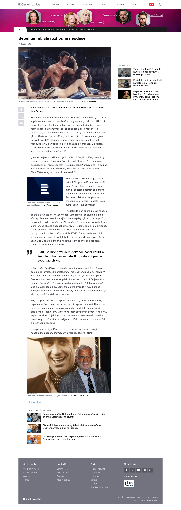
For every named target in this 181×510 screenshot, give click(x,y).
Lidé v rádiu (95, 476)
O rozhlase (119, 4)
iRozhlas (55, 4)
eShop (26, 480)
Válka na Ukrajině (31, 469)
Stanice (103, 4)
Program (70, 4)
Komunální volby (31, 472)
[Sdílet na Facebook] (21, 109)
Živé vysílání (62, 469)
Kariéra (93, 480)
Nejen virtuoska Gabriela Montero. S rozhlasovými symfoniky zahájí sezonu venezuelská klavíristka (146, 95)
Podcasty (61, 476)
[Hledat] (159, 4)
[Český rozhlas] (29, 4)
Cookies (118, 497)
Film (20, 29)
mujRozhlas (87, 4)
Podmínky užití (143, 497)
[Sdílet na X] (21, 116)
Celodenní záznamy (54, 29)
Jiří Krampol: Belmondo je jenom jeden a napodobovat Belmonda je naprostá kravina (72, 437)
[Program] (90, 18)
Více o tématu (126, 65)
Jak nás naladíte (97, 469)
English (155, 497)
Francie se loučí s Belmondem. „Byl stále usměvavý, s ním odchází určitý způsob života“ (74, 415)
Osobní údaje (129, 497)
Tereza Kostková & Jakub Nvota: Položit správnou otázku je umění (147, 72)
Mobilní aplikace (64, 480)
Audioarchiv (62, 472)
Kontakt (94, 483)
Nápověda (95, 472)
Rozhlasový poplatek (99, 487)
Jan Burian (38, 402)
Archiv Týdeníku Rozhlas (81, 29)
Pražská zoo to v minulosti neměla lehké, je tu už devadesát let (147, 83)
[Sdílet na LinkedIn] (21, 123)
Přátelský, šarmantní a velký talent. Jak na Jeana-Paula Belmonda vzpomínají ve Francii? (72, 426)
